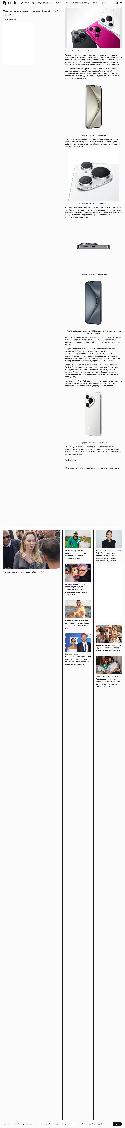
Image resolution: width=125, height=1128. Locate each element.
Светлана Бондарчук (81, 3)
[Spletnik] (9, 3)
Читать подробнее (98, 1124)
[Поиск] (117, 3)
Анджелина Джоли (46, 3)
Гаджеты (72, 460)
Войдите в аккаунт (76, 468)
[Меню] (121, 3)
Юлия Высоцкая (63, 3)
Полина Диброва (99, 3)
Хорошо (117, 1124)
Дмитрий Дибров (28, 3)
